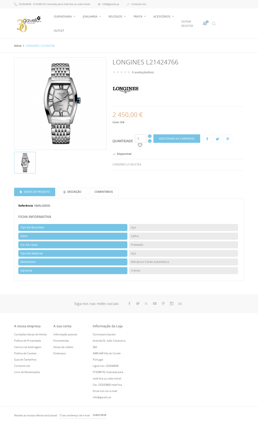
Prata (138, 16)
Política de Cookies (25, 353)
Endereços (59, 353)
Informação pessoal (65, 334)
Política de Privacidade (27, 340)
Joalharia (90, 16)
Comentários (104, 192)
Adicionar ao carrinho (177, 138)
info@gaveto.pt (108, 4)
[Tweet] (217, 139)
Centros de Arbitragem (27, 347)
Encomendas (61, 340)
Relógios (116, 16)
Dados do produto (36, 192)
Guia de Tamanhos (25, 359)
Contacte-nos (136, 4)
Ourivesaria (63, 16)
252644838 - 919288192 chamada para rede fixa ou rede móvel (54, 4)
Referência (25, 205)
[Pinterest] (228, 139)
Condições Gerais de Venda (30, 334)
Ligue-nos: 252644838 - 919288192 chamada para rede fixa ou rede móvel (108, 372)
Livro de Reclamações (27, 372)
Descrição (74, 192)
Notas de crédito (63, 347)
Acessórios (162, 16)
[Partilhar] (207, 139)
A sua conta (62, 326)
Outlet (59, 30)
